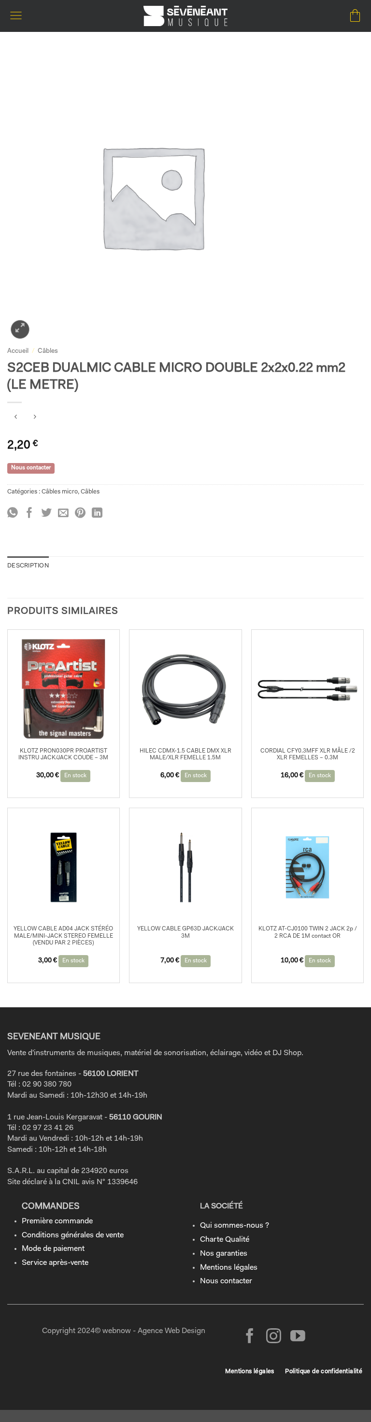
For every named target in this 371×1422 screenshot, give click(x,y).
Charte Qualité (224, 1240)
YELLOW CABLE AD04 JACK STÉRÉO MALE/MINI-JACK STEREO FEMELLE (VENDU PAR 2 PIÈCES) (63, 936)
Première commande (57, 1221)
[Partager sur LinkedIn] (97, 514)
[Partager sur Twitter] (46, 514)
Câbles (48, 351)
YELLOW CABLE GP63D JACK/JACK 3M (185, 932)
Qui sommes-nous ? (234, 1226)
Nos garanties (223, 1254)
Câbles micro (60, 492)
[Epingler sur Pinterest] (80, 514)
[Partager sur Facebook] (29, 514)
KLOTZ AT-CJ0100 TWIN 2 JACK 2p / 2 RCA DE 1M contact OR (307, 932)
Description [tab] (28, 566)
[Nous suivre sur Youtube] (297, 1337)
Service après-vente (55, 1263)
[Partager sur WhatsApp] (12, 514)
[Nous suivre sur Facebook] (250, 1337)
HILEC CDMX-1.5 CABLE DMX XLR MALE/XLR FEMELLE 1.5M (185, 754)
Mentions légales (228, 1268)
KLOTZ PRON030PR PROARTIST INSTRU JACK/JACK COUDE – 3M (63, 754)
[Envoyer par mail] (63, 514)
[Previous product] (34, 418)
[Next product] (15, 418)
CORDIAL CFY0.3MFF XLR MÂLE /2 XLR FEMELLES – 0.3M (307, 754)
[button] (16, 15)
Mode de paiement (53, 1249)
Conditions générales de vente (73, 1235)
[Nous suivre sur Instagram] (273, 1337)
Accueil (18, 351)
